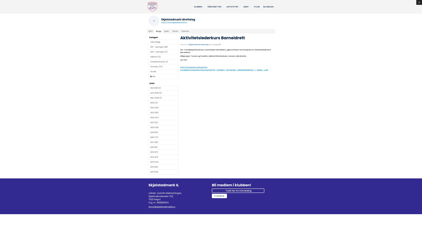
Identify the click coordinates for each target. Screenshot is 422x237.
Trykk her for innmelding (239, 190)
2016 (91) (154, 147)
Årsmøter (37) (156, 66)
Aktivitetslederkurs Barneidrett (212, 38)
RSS (153, 76)
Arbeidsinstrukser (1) (159, 61)
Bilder (166, 31)
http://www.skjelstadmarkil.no (174, 22)
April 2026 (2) (156, 93)
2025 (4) (154, 102)
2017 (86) (154, 142)
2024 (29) (154, 107)
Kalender (185, 31)
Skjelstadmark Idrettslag (199, 44)
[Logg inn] (419, 2)
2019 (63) (154, 132)
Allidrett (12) (155, 57)
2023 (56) (154, 112)
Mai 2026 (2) (155, 88)
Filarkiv (175, 31)
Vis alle (153, 71)
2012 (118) (154, 167)
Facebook (220, 196)
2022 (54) (154, 117)
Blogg (158, 31)
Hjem (150, 31)
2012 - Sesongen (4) (158, 52)
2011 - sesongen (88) (159, 47)
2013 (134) (154, 162)
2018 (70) (154, 137)
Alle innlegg (155, 42)
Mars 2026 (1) (156, 98)
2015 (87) (154, 152)
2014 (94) (154, 157)
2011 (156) (154, 172)
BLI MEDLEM (268, 7)
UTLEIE (257, 7)
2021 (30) (154, 122)
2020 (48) (154, 127)
